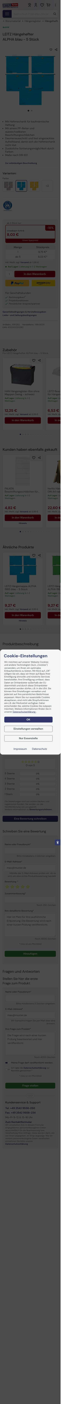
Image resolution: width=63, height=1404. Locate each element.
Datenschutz (39, 749)
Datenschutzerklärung (24, 711)
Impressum (20, 749)
